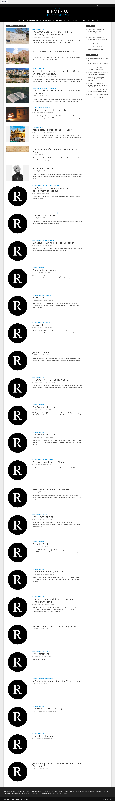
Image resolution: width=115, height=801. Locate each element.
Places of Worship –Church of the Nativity (53, 51)
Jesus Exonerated (41, 352)
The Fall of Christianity (43, 735)
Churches (48, 213)
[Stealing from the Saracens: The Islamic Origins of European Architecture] (17, 75)
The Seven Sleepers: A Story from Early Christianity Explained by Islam (52, 33)
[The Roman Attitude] (17, 525)
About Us (95, 20)
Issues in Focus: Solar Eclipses (97, 44)
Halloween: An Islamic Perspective (49, 110)
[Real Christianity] (17, 305)
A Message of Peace (42, 168)
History (35, 68)
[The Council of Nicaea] (17, 223)
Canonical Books (40, 544)
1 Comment (47, 492)
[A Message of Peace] (17, 172)
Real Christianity (40, 297)
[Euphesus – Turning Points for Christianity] (17, 251)
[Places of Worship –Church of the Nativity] (17, 55)
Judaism (47, 651)
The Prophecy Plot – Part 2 (46, 434)
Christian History (38, 29)
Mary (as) (48, 240)
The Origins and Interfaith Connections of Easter (98, 78)
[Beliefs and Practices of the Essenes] (17, 497)
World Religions (46, 49)
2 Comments (47, 155)
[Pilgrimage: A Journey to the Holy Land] (17, 134)
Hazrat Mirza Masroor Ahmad (31, 20)
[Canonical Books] (17, 552)
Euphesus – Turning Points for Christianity (53, 242)
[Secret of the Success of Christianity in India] (17, 634)
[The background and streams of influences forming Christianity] (17, 607)
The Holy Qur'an (62, 761)
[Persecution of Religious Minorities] (17, 470)
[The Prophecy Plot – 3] (17, 415)
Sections (66, 20)
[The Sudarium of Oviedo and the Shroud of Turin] (17, 148)
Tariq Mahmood (92, 58)
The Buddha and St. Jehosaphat (48, 571)
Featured (48, 108)
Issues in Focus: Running (95, 49)
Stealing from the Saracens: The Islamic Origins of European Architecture (56, 72)
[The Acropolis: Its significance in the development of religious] (17, 196)
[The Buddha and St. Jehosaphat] (17, 579)
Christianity (36, 49)
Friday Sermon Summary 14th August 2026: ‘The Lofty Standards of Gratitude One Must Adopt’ (98, 39)
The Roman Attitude (42, 516)
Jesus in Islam (39, 324)
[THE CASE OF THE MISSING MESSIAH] (17, 388)
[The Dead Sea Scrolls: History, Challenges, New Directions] (17, 95)
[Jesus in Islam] (17, 333)
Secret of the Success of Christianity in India (54, 626)
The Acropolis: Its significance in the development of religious (50, 189)
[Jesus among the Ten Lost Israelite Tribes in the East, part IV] (17, 771)
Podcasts (41, 68)
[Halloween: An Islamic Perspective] (17, 114)
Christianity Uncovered (44, 270)
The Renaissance (55, 185)
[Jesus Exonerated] (17, 360)
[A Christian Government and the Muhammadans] (17, 689)
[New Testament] (17, 662)
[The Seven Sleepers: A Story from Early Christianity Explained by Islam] (17, 36)
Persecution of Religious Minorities (50, 461)
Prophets (48, 166)
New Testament (40, 653)
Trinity (64, 213)
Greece (47, 185)
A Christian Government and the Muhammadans (57, 681)
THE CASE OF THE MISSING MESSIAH (51, 379)
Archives (86, 20)
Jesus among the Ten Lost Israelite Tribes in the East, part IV (56, 765)
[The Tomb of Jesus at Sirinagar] (17, 716)
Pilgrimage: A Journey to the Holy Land (52, 129)
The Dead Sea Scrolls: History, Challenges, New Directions (56, 92)
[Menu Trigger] (1, 1)
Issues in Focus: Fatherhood (96, 47)
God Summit (47, 20)
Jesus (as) (55, 213)
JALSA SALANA (57, 20)
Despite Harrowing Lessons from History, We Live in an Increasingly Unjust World (98, 96)
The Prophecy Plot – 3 (43, 407)
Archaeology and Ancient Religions (44, 88)
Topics (18, 20)
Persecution (49, 459)
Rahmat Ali (91, 83)
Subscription (108, 5)
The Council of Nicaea (43, 215)
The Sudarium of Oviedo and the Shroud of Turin (54, 150)
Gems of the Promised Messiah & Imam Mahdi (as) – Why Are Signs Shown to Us (98, 85)
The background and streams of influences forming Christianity (54, 600)
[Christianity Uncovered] (17, 278)
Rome (60, 213)
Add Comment (51, 37)
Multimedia (76, 20)
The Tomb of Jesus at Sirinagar (48, 708)
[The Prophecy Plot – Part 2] (17, 442)
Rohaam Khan (92, 63)
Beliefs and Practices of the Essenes (50, 489)
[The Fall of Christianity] (17, 744)
